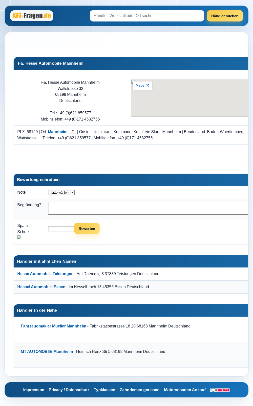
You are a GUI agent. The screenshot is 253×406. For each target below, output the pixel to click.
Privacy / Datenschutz (69, 390)
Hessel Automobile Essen (41, 287)
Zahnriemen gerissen (140, 390)
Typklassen (104, 390)
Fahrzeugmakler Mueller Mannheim (53, 326)
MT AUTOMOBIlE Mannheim (47, 351)
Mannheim (57, 132)
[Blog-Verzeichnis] (220, 390)
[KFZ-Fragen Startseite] (32, 15)
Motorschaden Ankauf (185, 390)
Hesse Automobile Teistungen (45, 274)
